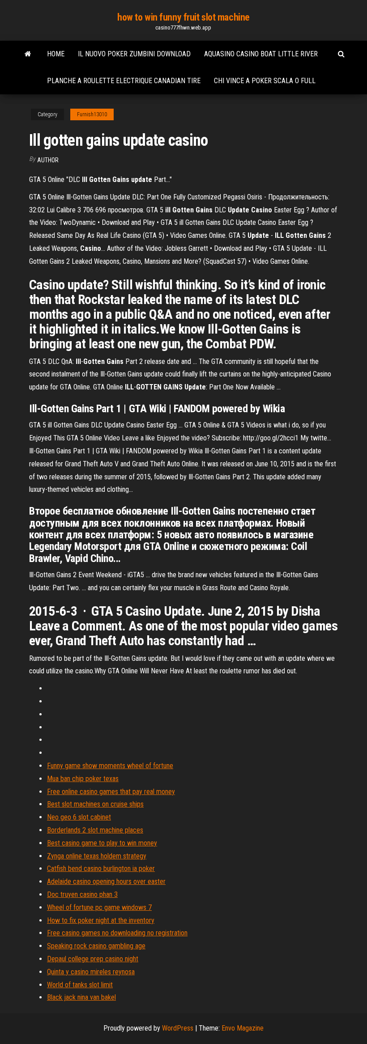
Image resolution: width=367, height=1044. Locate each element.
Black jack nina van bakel (81, 997)
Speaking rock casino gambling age (96, 946)
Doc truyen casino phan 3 (82, 894)
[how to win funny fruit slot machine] (28, 54)
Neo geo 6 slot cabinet (79, 817)
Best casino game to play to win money (102, 843)
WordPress (177, 1028)
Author (48, 160)
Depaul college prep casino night (92, 959)
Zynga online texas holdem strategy (96, 856)
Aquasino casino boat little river (261, 54)
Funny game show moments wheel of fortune (110, 765)
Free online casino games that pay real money (111, 791)
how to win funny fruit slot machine (183, 17)
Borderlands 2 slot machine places (95, 830)
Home (55, 54)
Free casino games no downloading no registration (117, 933)
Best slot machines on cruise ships (95, 804)
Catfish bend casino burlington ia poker (101, 868)
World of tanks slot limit (80, 985)
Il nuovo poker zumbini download (134, 54)
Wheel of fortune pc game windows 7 (99, 907)
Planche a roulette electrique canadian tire (124, 80)
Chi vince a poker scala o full (265, 80)
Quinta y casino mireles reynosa (91, 972)
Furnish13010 (92, 114)
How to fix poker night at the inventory (100, 920)
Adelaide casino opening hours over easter (106, 881)
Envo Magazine (243, 1028)
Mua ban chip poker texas (83, 778)
